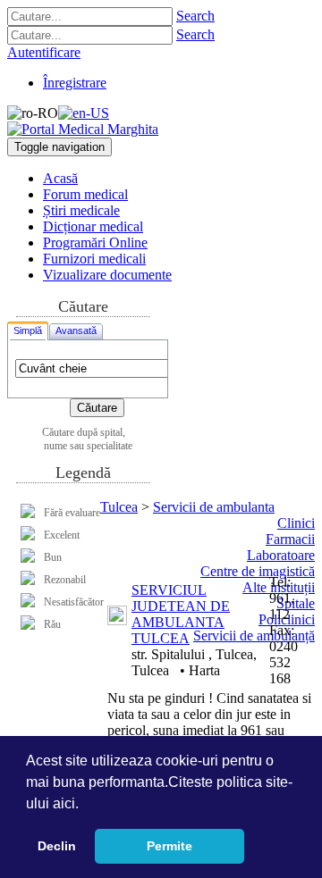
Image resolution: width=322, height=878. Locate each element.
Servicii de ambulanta (214, 506)
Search (195, 15)
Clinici (296, 523)
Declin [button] (57, 846)
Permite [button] (169, 846)
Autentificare (43, 52)
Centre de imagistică (257, 571)
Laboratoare (281, 555)
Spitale (295, 603)
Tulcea (119, 506)
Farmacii (290, 539)
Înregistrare (74, 82)
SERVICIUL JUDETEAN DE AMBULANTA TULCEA (180, 614)
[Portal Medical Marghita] (82, 129)
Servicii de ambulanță (254, 635)
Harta (204, 670)
